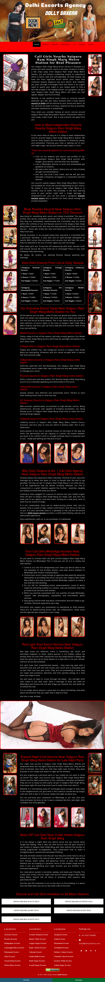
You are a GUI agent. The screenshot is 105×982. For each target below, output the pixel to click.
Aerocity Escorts (10, 935)
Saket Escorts (9, 956)
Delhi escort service (37, 513)
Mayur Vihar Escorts (37, 939)
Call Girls (38, 49)
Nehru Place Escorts (12, 965)
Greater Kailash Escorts (38, 935)
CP (74, 44)
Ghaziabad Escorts (61, 943)
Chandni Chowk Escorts (63, 956)
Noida (90, 44)
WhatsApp (78, 980)
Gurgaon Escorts (60, 935)
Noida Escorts (59, 939)
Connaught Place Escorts (14, 948)
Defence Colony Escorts (63, 952)
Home (36, 44)
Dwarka (55, 44)
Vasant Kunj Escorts (12, 961)
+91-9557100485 (88, 935)
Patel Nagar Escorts (37, 961)
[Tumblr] (91, 951)
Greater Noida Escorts (63, 961)
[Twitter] (81, 951)
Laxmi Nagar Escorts (37, 965)
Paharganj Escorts (11, 952)
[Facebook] (95, 951)
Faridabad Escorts (61, 948)
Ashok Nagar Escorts (62, 965)
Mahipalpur (65, 44)
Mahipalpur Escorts (12, 943)
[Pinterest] (86, 951)
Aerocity (45, 44)
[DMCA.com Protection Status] (52, 970)
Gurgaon (81, 44)
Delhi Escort (62, 975)
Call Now (26, 980)
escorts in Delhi (38, 103)
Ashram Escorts (35, 952)
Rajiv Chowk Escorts (37, 948)
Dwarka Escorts (10, 939)
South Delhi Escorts (37, 956)
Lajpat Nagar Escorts (37, 943)
